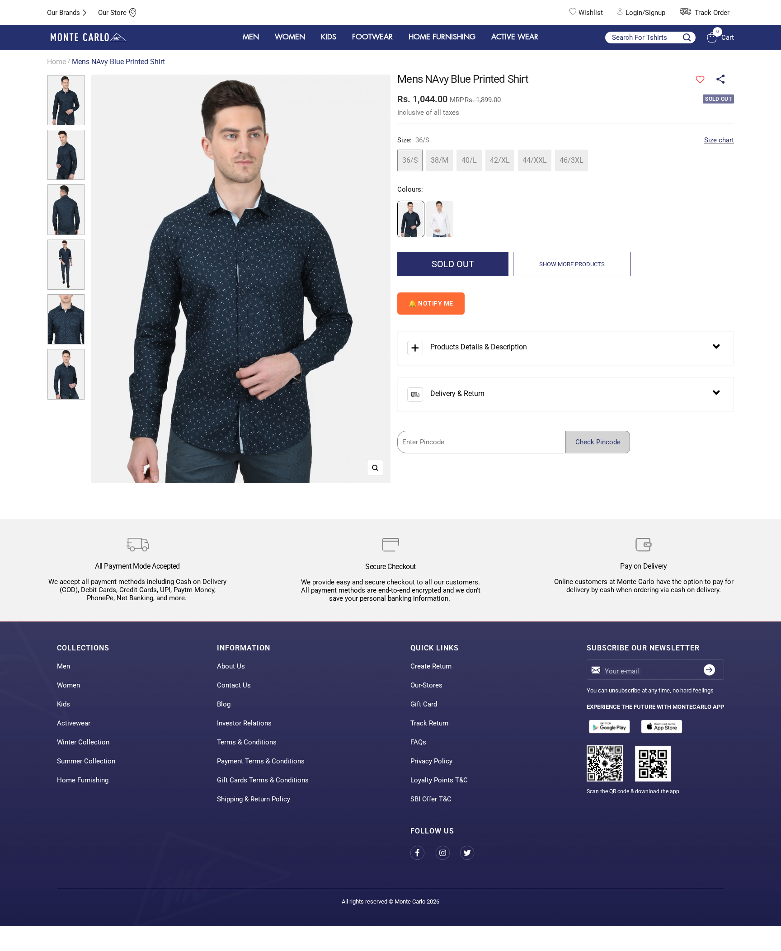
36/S (410, 160)
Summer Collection (86, 761)
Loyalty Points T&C (439, 780)
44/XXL (534, 160)
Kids (63, 704)
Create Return (431, 666)
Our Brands (63, 13)
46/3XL (571, 160)
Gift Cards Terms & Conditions (263, 780)
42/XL (500, 160)
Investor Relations (244, 723)
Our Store (112, 13)
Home (56, 61)
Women (68, 685)
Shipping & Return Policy (253, 799)
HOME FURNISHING (442, 37)
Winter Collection (83, 742)
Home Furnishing (82, 780)
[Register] (709, 669)
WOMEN (290, 37)
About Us (231, 666)
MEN (251, 37)
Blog (224, 704)
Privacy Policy (431, 761)
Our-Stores (426, 685)
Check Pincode (598, 442)
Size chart (719, 140)
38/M (439, 160)
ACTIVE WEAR (514, 37)
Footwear (372, 37)
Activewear (73, 723)
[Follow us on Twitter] (472, 852)
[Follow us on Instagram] (447, 852)
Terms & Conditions (247, 742)
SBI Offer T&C (431, 799)
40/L (469, 160)
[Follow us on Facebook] (422, 852)
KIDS (328, 37)
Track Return (429, 723)
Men (63, 666)
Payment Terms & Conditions (261, 761)
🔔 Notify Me (431, 303)
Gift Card (423, 704)
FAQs (418, 742)
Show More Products (572, 264)
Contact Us (234, 685)
